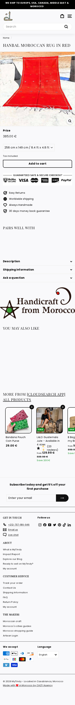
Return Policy (10, 602)
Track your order (13, 583)
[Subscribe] (62, 498)
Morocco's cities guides (17, 626)
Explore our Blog (12, 559)
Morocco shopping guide (18, 630)
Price (6, 130)
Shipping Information (15, 592)
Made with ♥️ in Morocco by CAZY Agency (27, 685)
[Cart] (62, 16)
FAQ (5, 597)
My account (10, 568)
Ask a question (13, 278)
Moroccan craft (12, 621)
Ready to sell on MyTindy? (18, 563)
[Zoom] (70, 121)
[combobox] (37, 26)
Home (6, 38)
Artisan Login (10, 635)
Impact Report (11, 554)
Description (11, 261)
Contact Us (9, 587)
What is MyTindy (12, 549)
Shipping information (18, 269)
